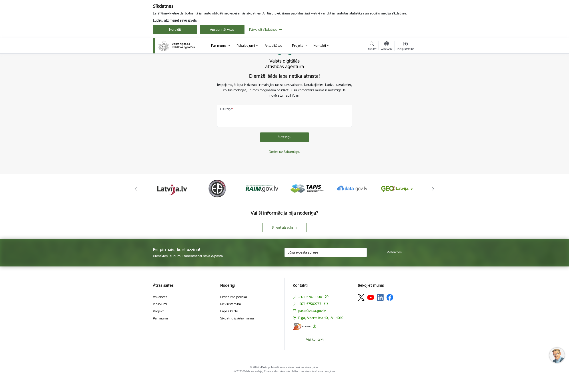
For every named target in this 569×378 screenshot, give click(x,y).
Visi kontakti (315, 339)
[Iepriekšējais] (136, 189)
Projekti (158, 311)
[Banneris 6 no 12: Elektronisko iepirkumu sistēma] (172, 188)
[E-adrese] (302, 326)
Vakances (160, 297)
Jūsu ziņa (226, 109)
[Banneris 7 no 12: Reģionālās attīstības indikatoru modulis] (217, 188)
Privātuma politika (233, 297)
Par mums (160, 318)
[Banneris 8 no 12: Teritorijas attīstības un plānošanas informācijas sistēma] (262, 188)
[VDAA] (176, 46)
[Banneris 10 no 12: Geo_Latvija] (352, 188)
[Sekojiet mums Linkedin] (380, 297)
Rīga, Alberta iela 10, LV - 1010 (320, 318)
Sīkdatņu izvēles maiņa (237, 318)
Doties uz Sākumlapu (284, 152)
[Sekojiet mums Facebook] (390, 297)
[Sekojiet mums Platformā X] (361, 297)
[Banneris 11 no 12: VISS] (397, 188)
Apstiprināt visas (222, 29)
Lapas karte (229, 311)
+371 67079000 (310, 297)
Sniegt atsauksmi (284, 227)
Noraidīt (175, 29)
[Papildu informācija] (326, 296)
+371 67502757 (309, 304)
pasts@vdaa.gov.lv (312, 311)
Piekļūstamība (230, 304)
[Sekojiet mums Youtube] (370, 297)
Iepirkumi (160, 304)
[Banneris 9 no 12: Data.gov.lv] (307, 188)
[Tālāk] (433, 189)
